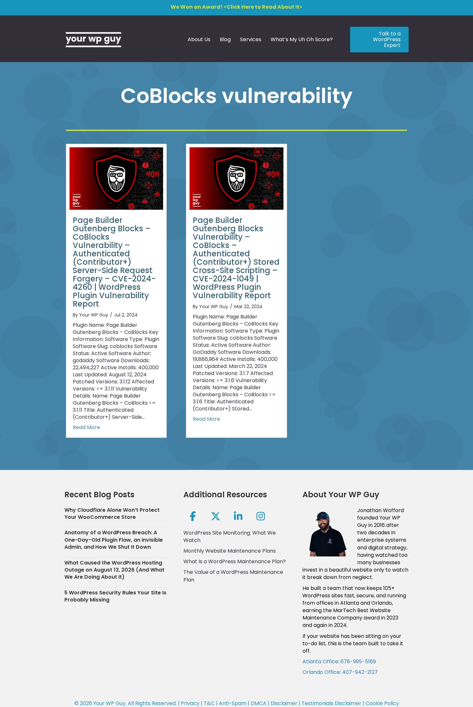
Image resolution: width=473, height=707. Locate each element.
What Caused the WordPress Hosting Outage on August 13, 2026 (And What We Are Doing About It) (114, 570)
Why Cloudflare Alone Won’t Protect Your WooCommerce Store (112, 513)
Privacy (190, 703)
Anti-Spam (232, 703)
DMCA (258, 703)
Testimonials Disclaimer (331, 703)
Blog (225, 39)
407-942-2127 (360, 672)
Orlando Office (321, 672)
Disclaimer (284, 703)
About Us (199, 39)
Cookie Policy (382, 703)
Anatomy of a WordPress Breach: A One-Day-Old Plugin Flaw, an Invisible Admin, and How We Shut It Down (113, 540)
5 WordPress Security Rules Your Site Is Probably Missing (115, 596)
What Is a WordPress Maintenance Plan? (234, 561)
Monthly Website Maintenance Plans (229, 551)
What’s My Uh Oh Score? (302, 39)
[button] (193, 516)
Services (250, 39)
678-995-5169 (358, 661)
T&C (209, 703)
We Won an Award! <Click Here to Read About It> (236, 7)
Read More (86, 427)
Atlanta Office (320, 661)
